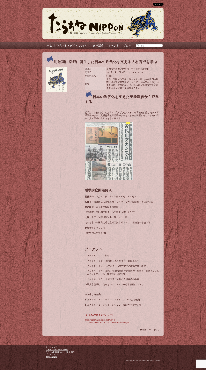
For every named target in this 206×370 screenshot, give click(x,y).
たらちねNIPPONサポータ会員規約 (60, 352)
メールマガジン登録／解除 (57, 350)
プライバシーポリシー (55, 354)
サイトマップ (51, 347)
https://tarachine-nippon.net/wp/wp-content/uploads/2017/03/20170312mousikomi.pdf (107, 321)
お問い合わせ (51, 357)
